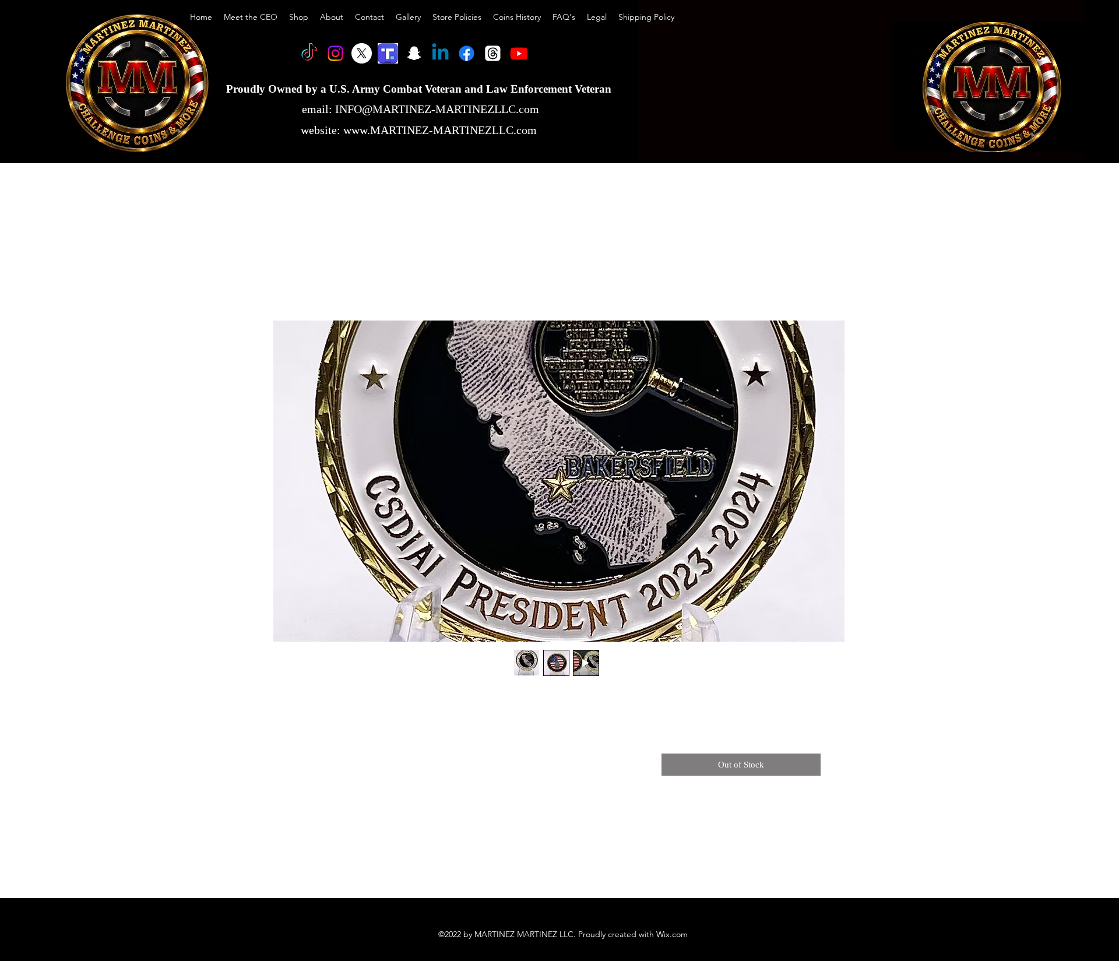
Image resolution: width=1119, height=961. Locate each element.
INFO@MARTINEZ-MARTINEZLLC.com (437, 109)
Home (308, 277)
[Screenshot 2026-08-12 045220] (388, 53)
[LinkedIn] (440, 53)
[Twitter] (361, 53)
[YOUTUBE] (519, 53)
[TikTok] (309, 53)
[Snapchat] (414, 53)
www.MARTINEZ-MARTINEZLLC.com (440, 130)
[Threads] (493, 53)
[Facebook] (466, 53)
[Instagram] (335, 53)
